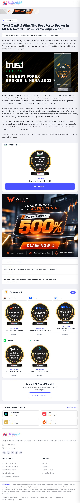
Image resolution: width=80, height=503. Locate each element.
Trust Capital (6, 95)
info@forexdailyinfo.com (12, 448)
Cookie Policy (44, 497)
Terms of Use (34, 497)
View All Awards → (40, 395)
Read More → (14, 334)
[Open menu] (76, 3)
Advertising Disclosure (56, 497)
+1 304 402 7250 (10, 445)
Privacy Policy (24, 497)
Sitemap (19, 500)
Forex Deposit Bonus (9, 463)
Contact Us (45, 466)
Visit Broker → (40, 186)
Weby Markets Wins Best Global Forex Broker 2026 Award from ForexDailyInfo (30, 269)
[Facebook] (16, 452)
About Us (44, 463)
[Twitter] (12, 452)
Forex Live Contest (8, 473)
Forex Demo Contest (9, 470)
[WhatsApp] (8, 452)
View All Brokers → (72, 408)
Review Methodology (8, 500)
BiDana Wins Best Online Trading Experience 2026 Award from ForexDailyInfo (30, 279)
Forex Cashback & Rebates (10, 476)
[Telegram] (4, 452)
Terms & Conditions (48, 473)
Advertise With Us (47, 470)
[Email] (20, 452)
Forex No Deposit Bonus (10, 466)
